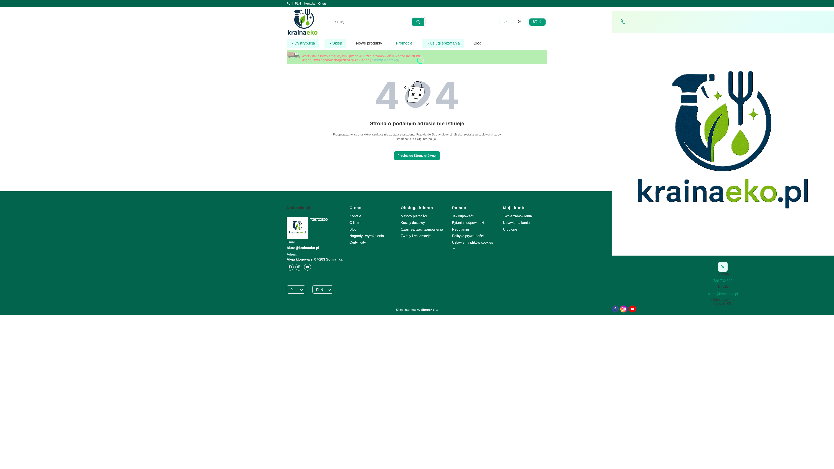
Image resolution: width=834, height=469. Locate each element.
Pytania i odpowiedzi (468, 223)
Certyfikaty (357, 242)
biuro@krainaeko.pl (303, 248)
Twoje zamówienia (517, 216)
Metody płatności (414, 216)
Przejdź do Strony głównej (417, 155)
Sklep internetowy (415, 309)
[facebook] (615, 309)
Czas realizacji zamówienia (422, 229)
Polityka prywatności (468, 236)
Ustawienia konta (516, 223)
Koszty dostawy (413, 223)
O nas (322, 3)
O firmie (355, 223)
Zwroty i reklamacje (416, 236)
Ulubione (510, 229)
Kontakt (309, 3)
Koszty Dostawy (384, 60)
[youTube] (632, 309)
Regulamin (460, 229)
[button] (418, 22)
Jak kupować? (463, 216)
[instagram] (623, 309)
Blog (353, 229)
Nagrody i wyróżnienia (366, 236)
